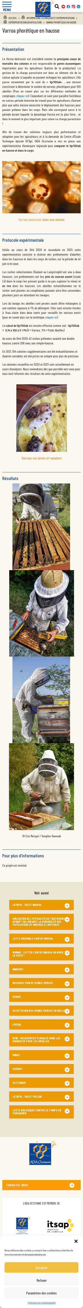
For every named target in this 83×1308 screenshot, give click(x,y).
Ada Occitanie (41, 19)
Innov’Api (17, 969)
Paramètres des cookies (41, 1293)
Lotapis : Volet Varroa (26, 905)
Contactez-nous (17, 1185)
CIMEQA (16, 1024)
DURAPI (16, 997)
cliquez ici (22, 96)
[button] (76, 1241)
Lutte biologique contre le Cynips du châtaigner (36, 1111)
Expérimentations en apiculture (25, 22)
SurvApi (17, 1069)
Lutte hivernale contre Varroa (32, 938)
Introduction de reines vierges (32, 983)
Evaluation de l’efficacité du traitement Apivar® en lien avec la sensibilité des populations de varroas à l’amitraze (38, 921)
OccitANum (19, 1083)
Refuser (42, 1280)
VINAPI (16, 1055)
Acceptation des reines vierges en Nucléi (38, 1010)
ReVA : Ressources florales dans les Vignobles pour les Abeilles (36, 1039)
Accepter (41, 1267)
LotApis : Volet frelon (27, 1096)
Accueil (13, 17)
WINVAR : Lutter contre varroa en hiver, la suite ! (38, 953)
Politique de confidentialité (42, 1302)
